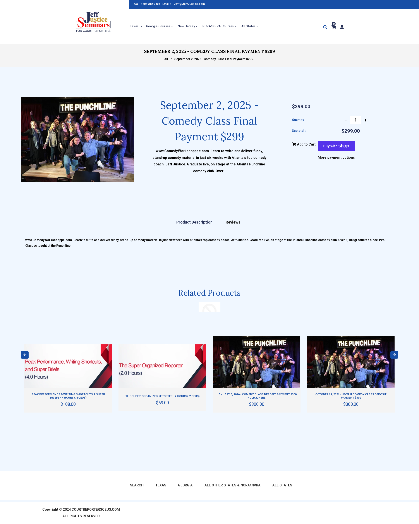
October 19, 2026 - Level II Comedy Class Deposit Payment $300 (350, 396)
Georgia (185, 485)
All (166, 59)
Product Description (194, 222)
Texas (160, 485)
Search (137, 485)
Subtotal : (299, 130)
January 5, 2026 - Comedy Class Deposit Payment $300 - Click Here (257, 396)
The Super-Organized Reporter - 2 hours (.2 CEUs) (162, 396)
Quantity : (299, 119)
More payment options (336, 157)
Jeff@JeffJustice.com (189, 3)
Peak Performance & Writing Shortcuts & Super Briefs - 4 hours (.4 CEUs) (68, 396)
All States (282, 485)
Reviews (233, 222)
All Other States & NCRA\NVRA (232, 485)
